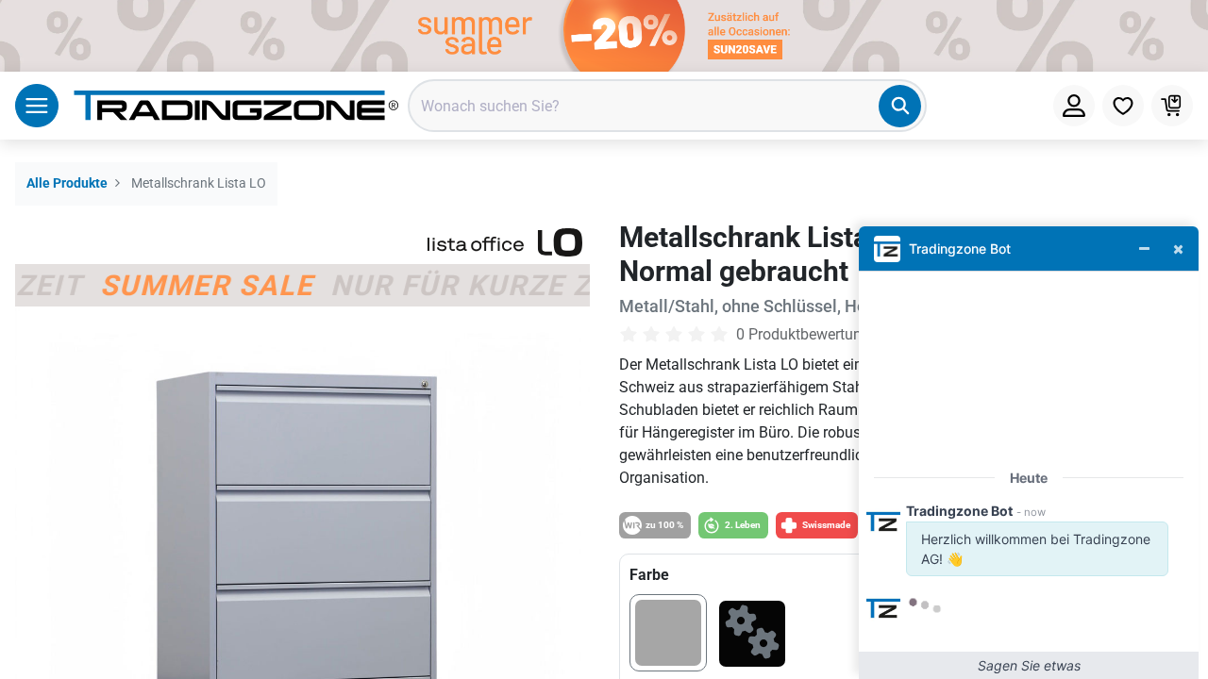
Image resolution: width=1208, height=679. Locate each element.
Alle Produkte (67, 183)
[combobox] (667, 105)
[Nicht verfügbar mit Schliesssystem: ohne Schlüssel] (752, 637)
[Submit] (900, 106)
